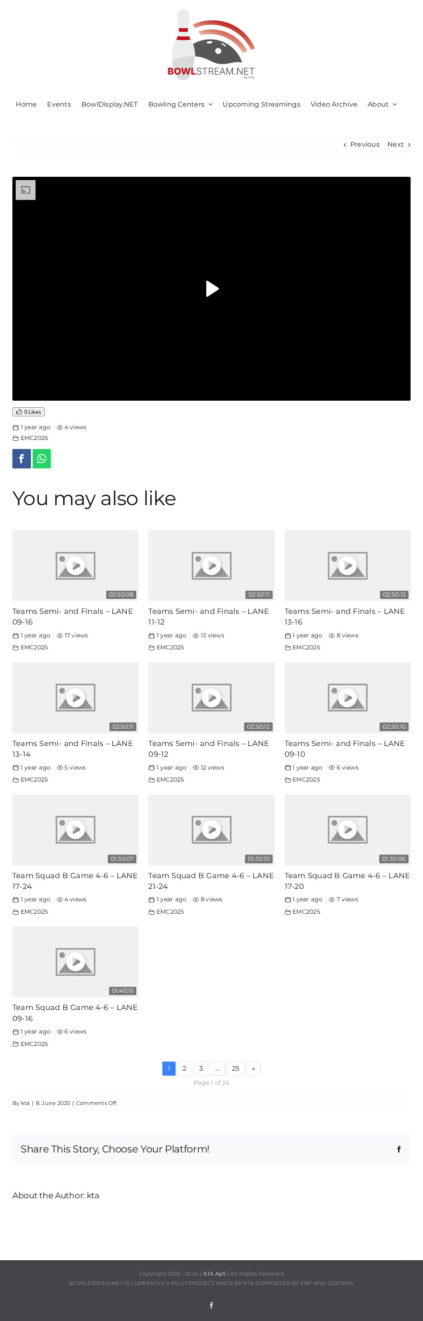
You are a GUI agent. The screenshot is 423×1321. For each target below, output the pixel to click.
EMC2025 (34, 438)
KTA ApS (214, 1273)
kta (25, 1103)
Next (395, 144)
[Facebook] (21, 458)
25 (235, 1068)
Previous (365, 144)
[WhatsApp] (42, 458)
